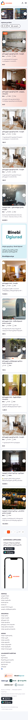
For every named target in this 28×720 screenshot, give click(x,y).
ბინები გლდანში (5, 642)
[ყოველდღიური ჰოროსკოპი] (4, 680)
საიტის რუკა (4, 691)
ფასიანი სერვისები (6, 662)
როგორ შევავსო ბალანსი (7, 660)
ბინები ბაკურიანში (6, 600)
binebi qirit (3, 604)
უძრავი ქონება (5, 598)
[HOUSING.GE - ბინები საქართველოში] (8, 676)
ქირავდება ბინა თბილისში (8, 624)
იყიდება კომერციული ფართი (8, 609)
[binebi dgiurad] (19, 676)
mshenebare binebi (13, 693)
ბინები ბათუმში (5, 618)
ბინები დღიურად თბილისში (8, 629)
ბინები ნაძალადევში (6, 649)
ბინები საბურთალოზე (6, 635)
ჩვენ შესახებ (4, 664)
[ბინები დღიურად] (14, 235)
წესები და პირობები (5, 689)
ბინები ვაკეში (4, 637)
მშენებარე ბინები (5, 693)
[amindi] (8, 685)
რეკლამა (3, 655)
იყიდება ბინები (5, 596)
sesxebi (23, 693)
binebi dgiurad (4, 602)
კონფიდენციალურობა (17, 689)
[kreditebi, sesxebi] (19, 685)
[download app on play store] (9, 552)
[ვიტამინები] (22, 681)
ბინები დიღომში (5, 640)
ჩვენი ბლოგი (4, 657)
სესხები (20, 693)
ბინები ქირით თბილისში (7, 626)
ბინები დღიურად (5, 622)
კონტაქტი (3, 666)
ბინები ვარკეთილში (6, 644)
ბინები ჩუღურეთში (6, 646)
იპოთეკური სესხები (5, 696)
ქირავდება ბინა (5, 620)
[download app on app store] (9, 548)
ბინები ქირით (4, 615)
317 (19, 532)
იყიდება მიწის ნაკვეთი (7, 607)
